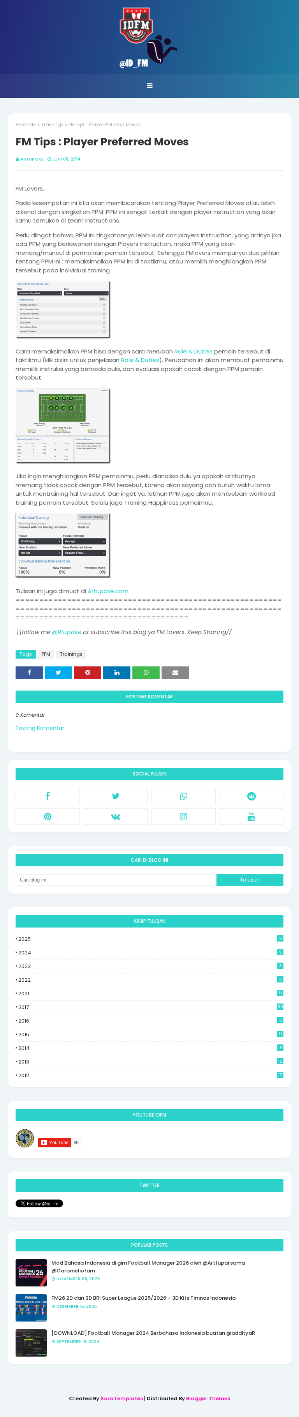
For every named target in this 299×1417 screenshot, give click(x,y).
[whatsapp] (183, 796)
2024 (150, 952)
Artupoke (32, 159)
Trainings (52, 124)
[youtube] (252, 816)
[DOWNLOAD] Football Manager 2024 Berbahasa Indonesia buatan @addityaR (153, 1333)
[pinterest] (48, 816)
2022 (150, 980)
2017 (150, 1007)
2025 (150, 939)
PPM (46, 654)
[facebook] (48, 796)
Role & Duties (193, 351)
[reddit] (252, 796)
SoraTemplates (121, 1398)
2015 (150, 1034)
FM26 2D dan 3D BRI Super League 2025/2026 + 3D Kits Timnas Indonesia (143, 1298)
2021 (150, 993)
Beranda (26, 124)
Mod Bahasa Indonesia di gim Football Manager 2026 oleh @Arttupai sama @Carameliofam (148, 1266)
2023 (150, 966)
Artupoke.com (108, 591)
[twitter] (116, 796)
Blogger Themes (208, 1398)
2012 (150, 1076)
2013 (150, 1062)
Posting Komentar (40, 728)
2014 (150, 1048)
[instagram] (183, 816)
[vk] (116, 816)
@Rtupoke (66, 632)
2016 (150, 1021)
